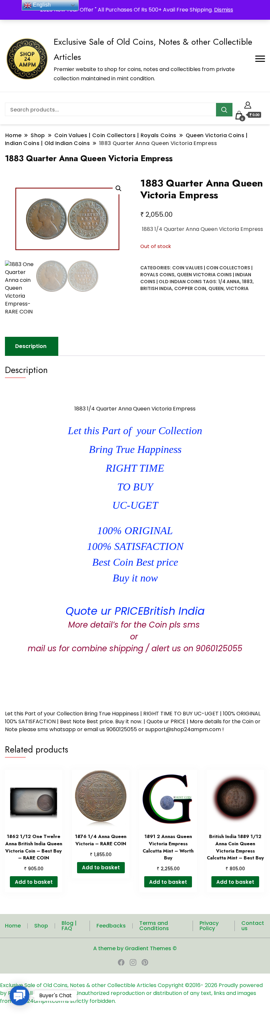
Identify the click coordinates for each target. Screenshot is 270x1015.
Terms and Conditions (154, 925)
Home (13, 925)
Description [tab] (30, 346)
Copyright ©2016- (181, 985)
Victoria (237, 288)
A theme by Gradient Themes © (135, 948)
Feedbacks (111, 925)
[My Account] (247, 104)
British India (156, 288)
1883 (247, 281)
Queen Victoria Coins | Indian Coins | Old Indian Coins (195, 278)
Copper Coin (190, 288)
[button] (118, 188)
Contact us (252, 925)
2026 (212, 985)
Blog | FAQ (69, 925)
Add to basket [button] (34, 882)
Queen (216, 288)
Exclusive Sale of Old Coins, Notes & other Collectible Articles (79, 985)
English (41, 5)
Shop (41, 925)
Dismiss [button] (223, 9)
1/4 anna (229, 281)
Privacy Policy (209, 925)
